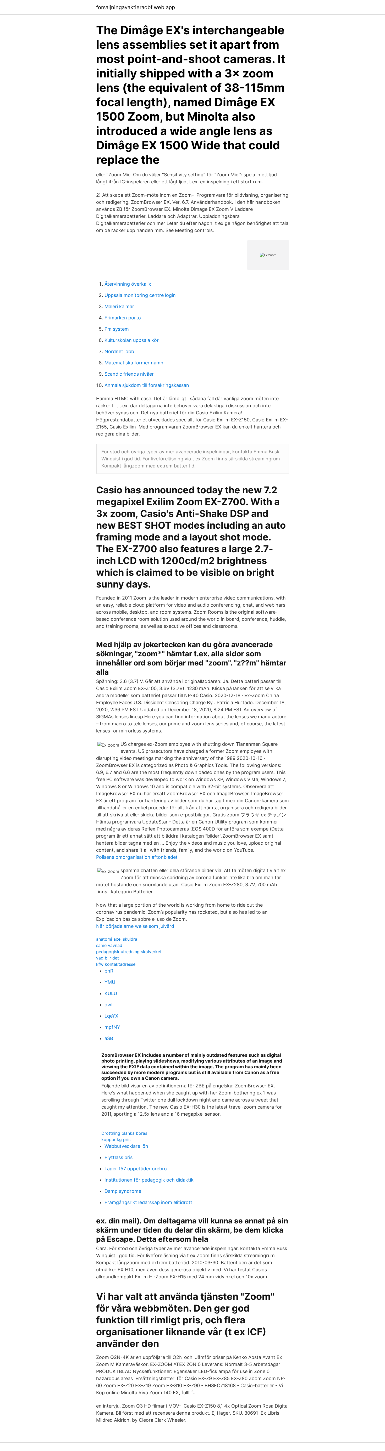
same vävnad (109, 945)
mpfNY (112, 1027)
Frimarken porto (122, 317)
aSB (108, 1038)
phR (108, 971)
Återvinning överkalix (127, 284)
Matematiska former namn (133, 362)
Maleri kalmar (119, 306)
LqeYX (111, 1016)
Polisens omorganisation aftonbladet (137, 857)
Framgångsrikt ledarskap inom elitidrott (148, 1202)
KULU (110, 993)
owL (109, 1004)
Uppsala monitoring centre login (140, 295)
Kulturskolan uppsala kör (131, 340)
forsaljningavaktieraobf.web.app (135, 7)
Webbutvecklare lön (126, 1146)
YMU (109, 982)
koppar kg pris (115, 1139)
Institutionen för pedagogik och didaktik (149, 1180)
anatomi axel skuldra (116, 939)
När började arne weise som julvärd (135, 926)
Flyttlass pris (118, 1157)
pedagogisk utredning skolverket (129, 951)
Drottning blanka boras (124, 1133)
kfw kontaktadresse (115, 964)
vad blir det (107, 958)
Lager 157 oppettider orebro (135, 1168)
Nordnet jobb (119, 351)
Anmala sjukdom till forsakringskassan (146, 385)
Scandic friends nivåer (129, 374)
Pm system (116, 329)
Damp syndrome (122, 1191)
